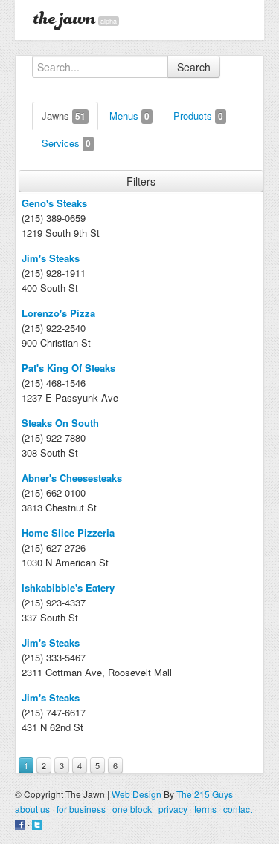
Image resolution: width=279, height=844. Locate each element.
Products (198, 115)
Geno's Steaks (54, 203)
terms (205, 808)
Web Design (136, 794)
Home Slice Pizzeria (68, 533)
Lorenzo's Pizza (58, 313)
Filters (140, 181)
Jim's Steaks (51, 258)
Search (194, 66)
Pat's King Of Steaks (68, 368)
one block (132, 808)
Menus (129, 115)
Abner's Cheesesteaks (72, 478)
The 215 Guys (204, 794)
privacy (172, 808)
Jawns (64, 115)
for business (81, 808)
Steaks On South (60, 423)
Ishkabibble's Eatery (68, 587)
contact (237, 808)
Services (66, 143)
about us (32, 808)
